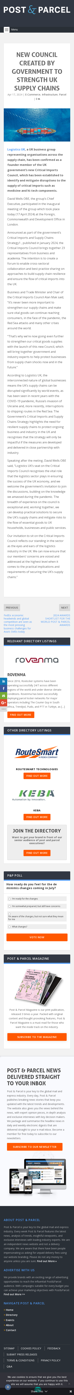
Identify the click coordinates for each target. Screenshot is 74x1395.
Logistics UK (16, 149)
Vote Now (37, 937)
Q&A (9, 1366)
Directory (12, 1315)
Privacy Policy (50, 1360)
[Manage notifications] (8, 1387)
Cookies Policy (31, 1348)
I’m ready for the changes (25, 898)
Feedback (53, 1348)
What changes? (19, 926)
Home (9, 1310)
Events (10, 1320)
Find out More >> (14, 1294)
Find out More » (47, 1261)
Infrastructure (50, 94)
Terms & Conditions (20, 1360)
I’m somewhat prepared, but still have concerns (36, 906)
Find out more (20, 714)
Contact (11, 1330)
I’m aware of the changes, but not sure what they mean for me (35, 918)
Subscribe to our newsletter (35, 1146)
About (10, 1325)
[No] (69, 1384)
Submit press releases (22, 1354)
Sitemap (9, 1348)
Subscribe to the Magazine (37, 1037)
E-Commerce (32, 94)
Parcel (62, 94)
